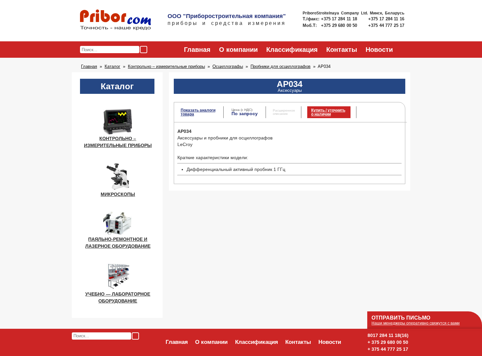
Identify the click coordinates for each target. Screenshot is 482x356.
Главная (197, 49)
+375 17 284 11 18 (340, 18)
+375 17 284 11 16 (386, 18)
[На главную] (115, 20)
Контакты (341, 49)
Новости (379, 49)
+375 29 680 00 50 (339, 25)
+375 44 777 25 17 (386, 25)
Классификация (292, 49)
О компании (238, 49)
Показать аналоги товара (198, 112)
